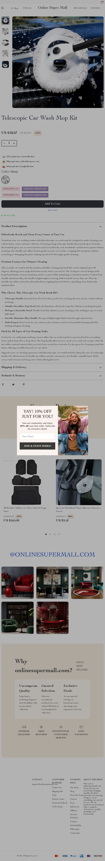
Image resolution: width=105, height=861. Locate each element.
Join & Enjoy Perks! (37, 446)
